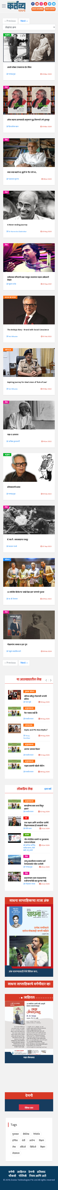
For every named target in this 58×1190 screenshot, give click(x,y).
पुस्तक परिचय (29, 691)
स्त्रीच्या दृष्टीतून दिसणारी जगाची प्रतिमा (35, 697)
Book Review (10, 297)
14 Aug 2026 (44, 736)
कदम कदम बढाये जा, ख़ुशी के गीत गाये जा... (22, 172)
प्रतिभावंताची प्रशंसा (13, 487)
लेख (6, 87)
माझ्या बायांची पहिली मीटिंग (34, 766)
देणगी (31, 1172)
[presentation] (46, 680)
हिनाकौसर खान (13, 126)
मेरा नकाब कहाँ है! (30, 713)
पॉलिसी (23, 1176)
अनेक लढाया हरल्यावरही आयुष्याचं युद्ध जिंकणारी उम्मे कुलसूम (28, 119)
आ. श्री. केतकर (13, 598)
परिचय (7, 559)
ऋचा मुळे (28, 702)
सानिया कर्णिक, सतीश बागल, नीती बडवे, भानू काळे (29, 848)
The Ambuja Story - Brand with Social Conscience (28, 329)
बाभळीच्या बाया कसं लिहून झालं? (34, 807)
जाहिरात (21, 1172)
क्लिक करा (29, 1108)
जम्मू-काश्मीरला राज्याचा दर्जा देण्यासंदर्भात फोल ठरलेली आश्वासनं (34, 864)
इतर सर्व (47, 789)
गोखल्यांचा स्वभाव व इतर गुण (17, 644)
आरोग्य (32, 1140)
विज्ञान (42, 1147)
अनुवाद (7, 34)
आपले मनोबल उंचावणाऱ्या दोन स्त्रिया (19, 67)
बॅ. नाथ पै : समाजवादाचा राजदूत (17, 539)
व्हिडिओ (33, 1147)
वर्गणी (12, 1172)
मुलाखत (15, 1134)
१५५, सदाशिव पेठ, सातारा (29, 1058)
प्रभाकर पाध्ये (12, 546)
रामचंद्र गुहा (11, 74)
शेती (23, 1140)
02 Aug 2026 (44, 812)
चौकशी (12, 1176)
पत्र (26, 818)
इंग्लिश (15, 1140)
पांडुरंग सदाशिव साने (14, 651)
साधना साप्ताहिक (37, 9)
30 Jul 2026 (45, 845)
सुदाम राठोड (12, 284)
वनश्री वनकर (29, 719)
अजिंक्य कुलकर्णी (14, 441)
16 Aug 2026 (44, 719)
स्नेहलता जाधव (30, 884)
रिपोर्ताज (36, 1134)
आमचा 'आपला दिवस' (32, 749)
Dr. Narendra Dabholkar (17, 231)
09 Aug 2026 (44, 772)
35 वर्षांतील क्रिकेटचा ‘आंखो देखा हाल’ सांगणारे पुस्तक (25, 592)
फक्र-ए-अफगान (12, 434)
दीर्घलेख (26, 1134)
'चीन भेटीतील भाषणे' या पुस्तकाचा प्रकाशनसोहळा (36, 841)
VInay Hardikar (26, 737)
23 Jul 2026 (45, 884)
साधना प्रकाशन (50, 9)
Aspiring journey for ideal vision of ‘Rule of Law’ (27, 382)
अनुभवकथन (29, 708)
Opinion (28, 725)
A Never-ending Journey (17, 224)
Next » (24, 21)
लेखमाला (15, 1153)
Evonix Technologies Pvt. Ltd (24, 1180)
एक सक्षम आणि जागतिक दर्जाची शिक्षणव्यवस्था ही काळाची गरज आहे (36, 825)
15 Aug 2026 (44, 755)
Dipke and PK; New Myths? (36, 730)
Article (8, 349)
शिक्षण (41, 1140)
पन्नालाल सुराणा (13, 179)
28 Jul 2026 (45, 867)
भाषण (27, 834)
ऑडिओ (23, 1147)
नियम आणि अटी (37, 1176)
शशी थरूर (28, 828)
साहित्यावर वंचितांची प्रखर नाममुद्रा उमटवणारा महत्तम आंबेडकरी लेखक (28, 279)
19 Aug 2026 (44, 702)
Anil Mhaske (13, 336)
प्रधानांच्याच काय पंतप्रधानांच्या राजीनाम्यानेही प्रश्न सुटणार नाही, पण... (35, 881)
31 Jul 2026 (45, 828)
